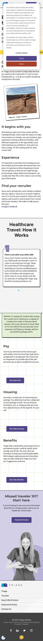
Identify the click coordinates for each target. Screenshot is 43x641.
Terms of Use (18, 622)
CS (3, 638)
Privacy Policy (13, 23)
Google (5, 207)
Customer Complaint (22, 624)
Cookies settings (21, 53)
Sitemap (36, 622)
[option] (21, 267)
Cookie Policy (23, 23)
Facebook (13, 207)
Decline (21, 64)
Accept (21, 58)
